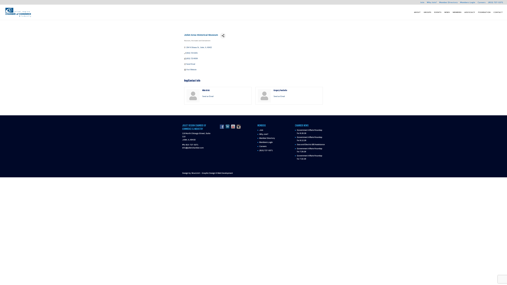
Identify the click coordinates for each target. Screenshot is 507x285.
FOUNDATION (484, 12)
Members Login (467, 2)
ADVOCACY (469, 12)
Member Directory (448, 2)
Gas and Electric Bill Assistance (311, 145)
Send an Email (207, 96)
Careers (482, 2)
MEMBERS (457, 12)
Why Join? (432, 2)
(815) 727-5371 (495, 2)
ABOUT (417, 12)
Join (422, 2)
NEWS (447, 12)
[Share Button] (223, 36)
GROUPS (427, 12)
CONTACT (498, 12)
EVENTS (437, 12)
